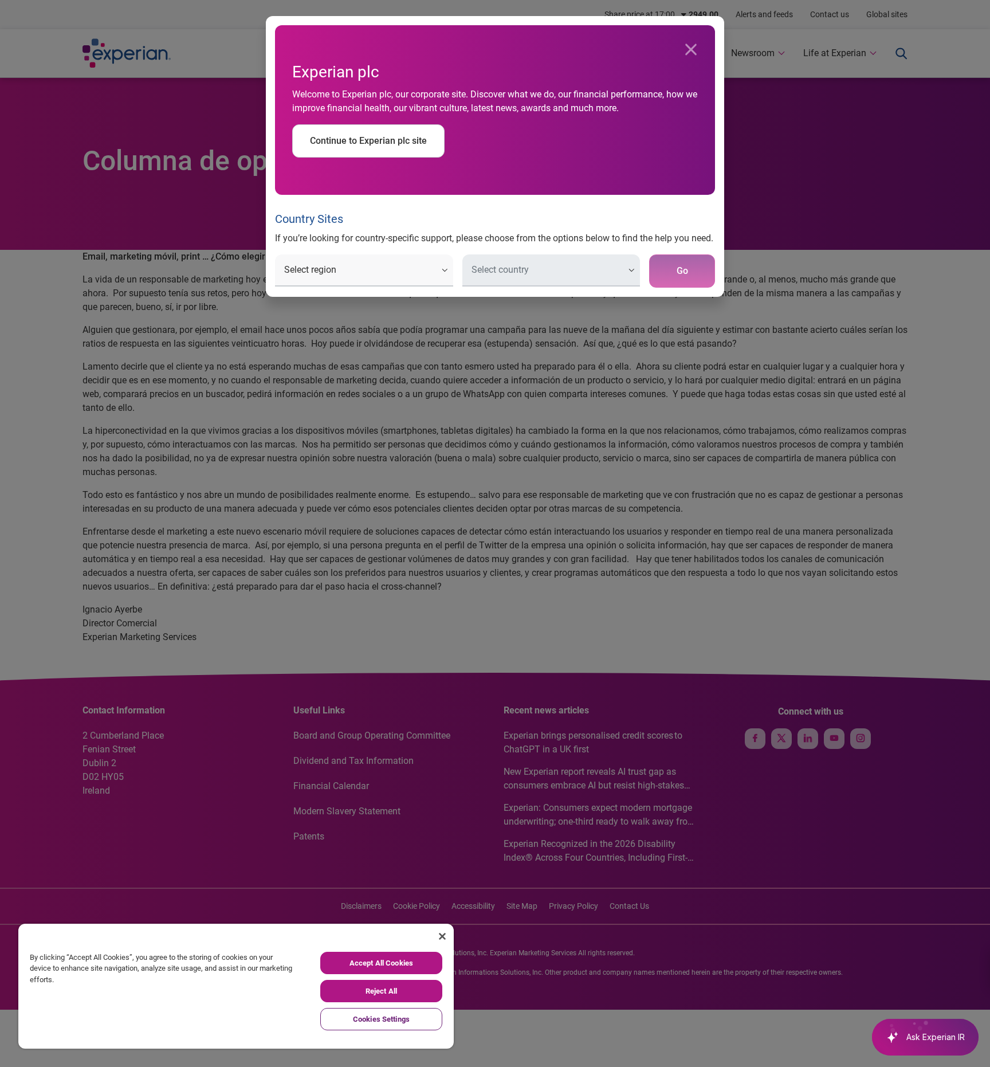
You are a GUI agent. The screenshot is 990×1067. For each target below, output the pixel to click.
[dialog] (495, 533)
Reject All (381, 991)
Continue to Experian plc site (368, 140)
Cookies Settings (381, 1019)
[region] (236, 986)
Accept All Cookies (381, 963)
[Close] (691, 49)
